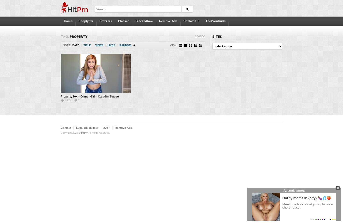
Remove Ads (168, 21)
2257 (106, 127)
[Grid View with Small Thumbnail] (185, 45)
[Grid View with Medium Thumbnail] (180, 45)
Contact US (191, 21)
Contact (66, 127)
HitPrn (84, 132)
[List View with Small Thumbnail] (195, 45)
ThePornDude (215, 21)
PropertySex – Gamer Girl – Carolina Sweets (90, 96)
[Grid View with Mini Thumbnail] (190, 45)
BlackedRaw (144, 21)
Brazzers (105, 21)
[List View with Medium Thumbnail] (200, 45)
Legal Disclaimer (87, 127)
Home (68, 21)
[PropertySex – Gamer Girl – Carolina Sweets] (95, 73)
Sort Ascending (134, 45)
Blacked (124, 21)
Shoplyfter (85, 21)
